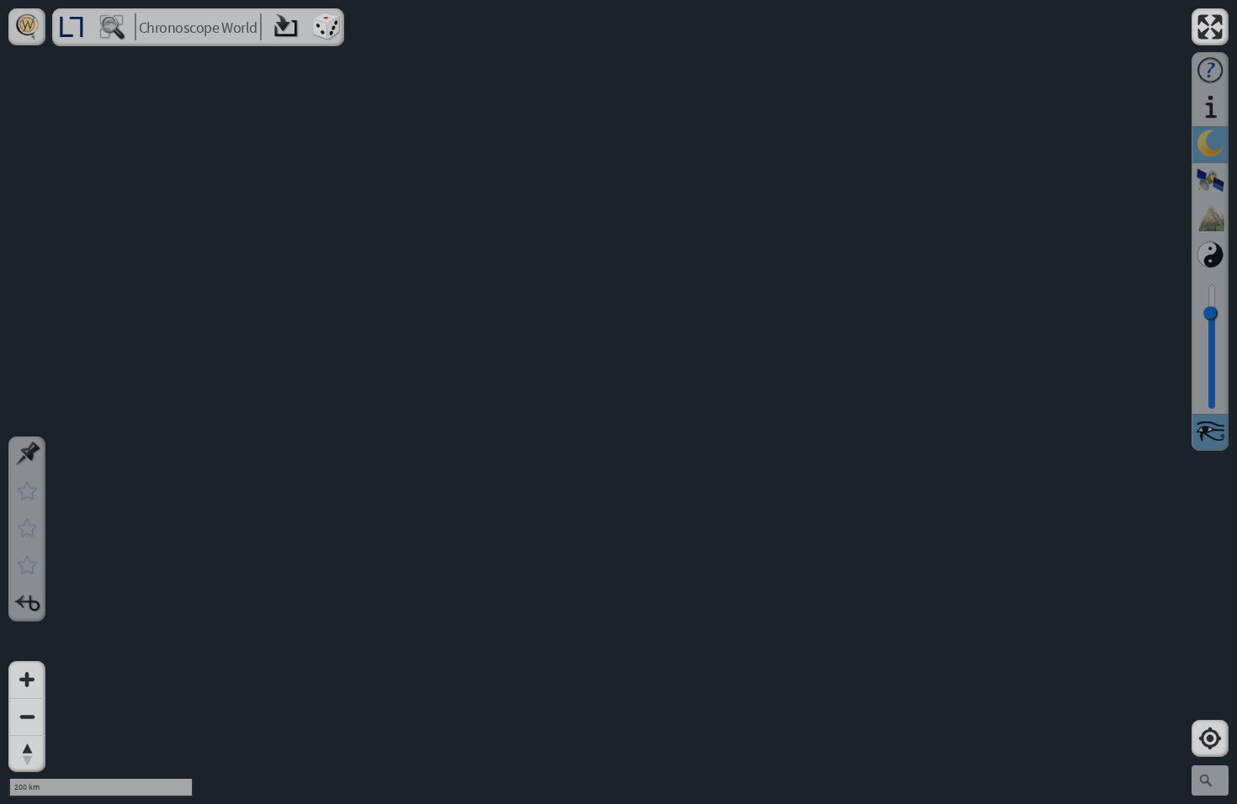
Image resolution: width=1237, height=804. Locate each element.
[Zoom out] (26, 716)
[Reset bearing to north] (26, 753)
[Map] (618, 402)
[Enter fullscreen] (1210, 26)
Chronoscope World (198, 27)
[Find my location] (1210, 738)
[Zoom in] (26, 679)
